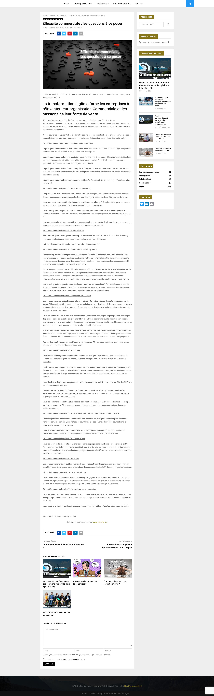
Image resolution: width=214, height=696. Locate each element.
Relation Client (145, 179)
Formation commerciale (50, 19)
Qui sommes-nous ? (121, 4)
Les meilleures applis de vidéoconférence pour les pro (163, 136)
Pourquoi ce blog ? (83, 4)
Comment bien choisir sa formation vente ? (115, 582)
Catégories (102, 4)
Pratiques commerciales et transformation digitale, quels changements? (161, 120)
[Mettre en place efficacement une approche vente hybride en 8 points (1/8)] (155, 68)
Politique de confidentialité (74, 659)
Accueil (67, 4)
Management (144, 176)
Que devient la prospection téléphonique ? (85, 582)
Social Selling (144, 183)
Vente (60, 19)
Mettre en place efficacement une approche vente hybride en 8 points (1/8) (56, 584)
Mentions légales (124, 694)
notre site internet (100, 522)
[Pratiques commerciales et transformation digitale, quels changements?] (146, 119)
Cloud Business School (133, 686)
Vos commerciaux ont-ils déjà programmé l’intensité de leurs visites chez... (163, 102)
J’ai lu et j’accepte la (65, 659)
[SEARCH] (168, 24)
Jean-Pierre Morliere (52, 27)
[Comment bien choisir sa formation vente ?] (146, 152)
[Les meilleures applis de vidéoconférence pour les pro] (146, 137)
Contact (139, 4)
